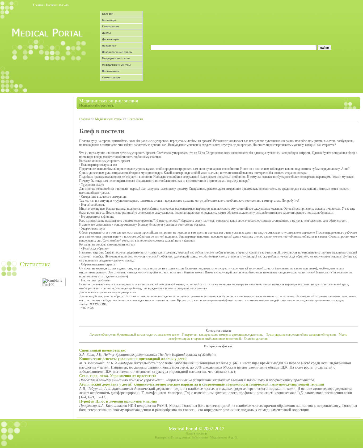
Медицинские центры (116, 64)
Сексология (135, 119)
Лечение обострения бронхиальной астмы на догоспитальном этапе (134, 334)
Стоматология (111, 77)
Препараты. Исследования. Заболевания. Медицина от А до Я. (196, 437)
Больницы (109, 20)
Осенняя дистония (256, 338)
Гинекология (110, 26)
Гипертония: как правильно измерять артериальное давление (222, 334)
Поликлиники (110, 71)
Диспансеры (110, 39)
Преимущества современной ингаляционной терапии (300, 334)
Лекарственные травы (117, 51)
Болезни (107, 13)
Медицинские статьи (116, 58)
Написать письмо (57, 5)
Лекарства (109, 45)
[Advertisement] (36, 176)
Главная (38, 5)
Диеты (106, 32)
